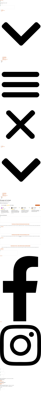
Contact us (1, 380)
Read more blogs (1, 249)
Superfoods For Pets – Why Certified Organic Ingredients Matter (20, 245)
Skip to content (1, 0)
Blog (1, 60)
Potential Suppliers (2, 381)
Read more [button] (2, 213)
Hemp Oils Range (4, 59)
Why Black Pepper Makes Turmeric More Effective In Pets (20, 234)
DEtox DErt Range (4, 57)
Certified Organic (3, 10)
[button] (20, 104)
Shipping (1, 383)
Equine (3, 58)
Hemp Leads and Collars (5, 195)
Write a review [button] (37, 205)
